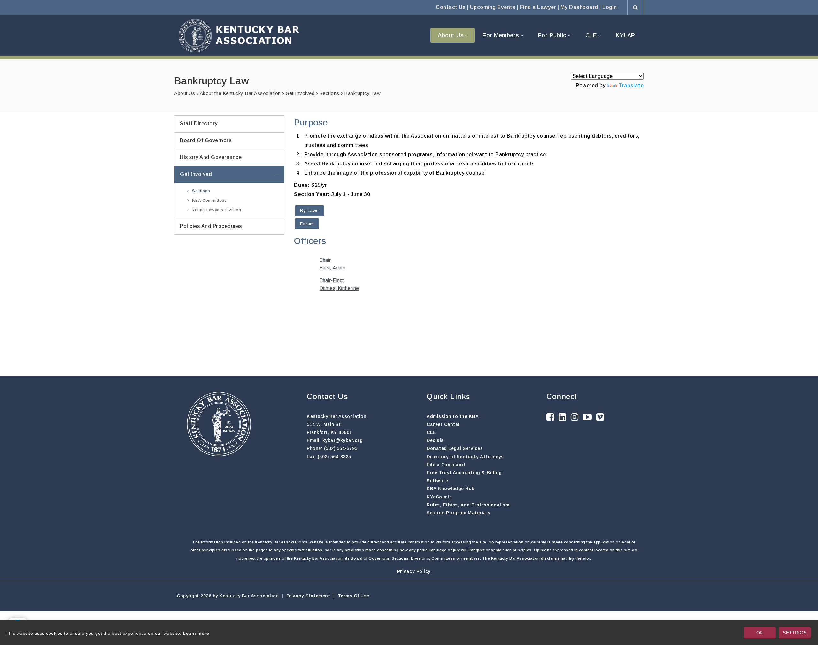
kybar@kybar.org (342, 440)
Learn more (196, 633)
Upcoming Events (493, 7)
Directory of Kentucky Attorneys (465, 456)
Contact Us (451, 7)
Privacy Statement (308, 595)
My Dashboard (579, 7)
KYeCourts (439, 496)
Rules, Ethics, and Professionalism (468, 504)
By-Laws (309, 210)
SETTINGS (794, 632)
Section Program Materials (458, 512)
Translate (631, 85)
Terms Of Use (353, 595)
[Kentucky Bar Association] (239, 35)
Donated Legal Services (455, 448)
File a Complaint (446, 464)
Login (609, 7)
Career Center (443, 424)
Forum (307, 223)
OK (759, 632)
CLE (431, 432)
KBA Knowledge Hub (451, 488)
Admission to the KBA (453, 416)
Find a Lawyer (538, 7)
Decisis (435, 440)
